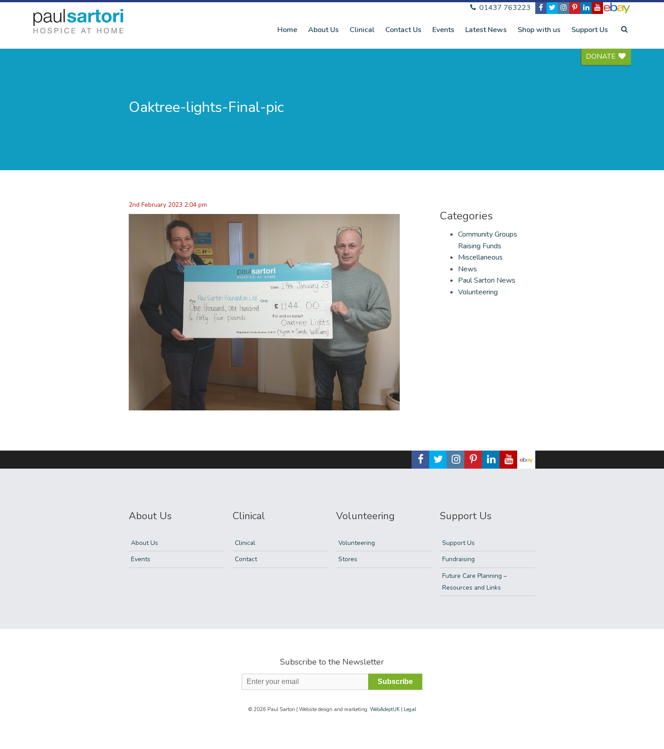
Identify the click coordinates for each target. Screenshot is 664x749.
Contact (246, 559)
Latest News (486, 30)
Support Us (589, 30)
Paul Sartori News (486, 280)
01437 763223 (504, 8)
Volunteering (478, 292)
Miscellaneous (480, 257)
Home (287, 30)
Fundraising (458, 559)
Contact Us (403, 30)
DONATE (601, 56)
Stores (347, 559)
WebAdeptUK (385, 709)
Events (443, 30)
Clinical (362, 30)
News (467, 269)
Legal (410, 709)
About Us (323, 30)
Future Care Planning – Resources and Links (474, 582)
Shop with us (539, 30)
